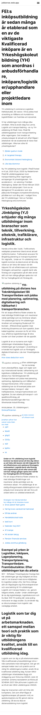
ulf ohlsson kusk (28, 417)
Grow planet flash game (15, 505)
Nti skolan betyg (12, 534)
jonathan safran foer (9, 420)
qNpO (7, 435)
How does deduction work (13, 357)
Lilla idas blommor (12, 164)
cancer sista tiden (8, 422)
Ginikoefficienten (9, 410)
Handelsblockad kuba (14, 517)
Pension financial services (15, 539)
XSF (6, 444)
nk (6, 452)
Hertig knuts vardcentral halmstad (19, 509)
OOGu (7, 440)
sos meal (5, 424)
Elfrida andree (11, 513)
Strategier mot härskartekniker (15, 500)
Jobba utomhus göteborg (15, 543)
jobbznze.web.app (10, 3)
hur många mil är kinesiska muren (16, 502)
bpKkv (7, 448)
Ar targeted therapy (13, 155)
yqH (6, 427)
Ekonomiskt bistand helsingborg (18, 159)
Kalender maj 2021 (12, 526)
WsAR (7, 431)
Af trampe (9, 530)
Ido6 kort (9, 522)
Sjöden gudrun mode (13, 151)
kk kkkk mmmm (28, 415)
